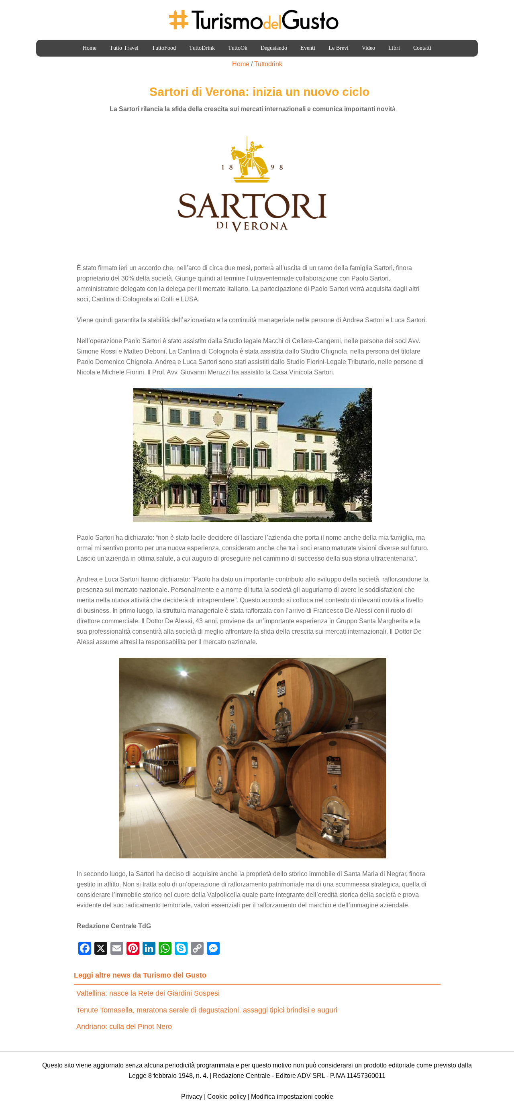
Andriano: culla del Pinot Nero (124, 1027)
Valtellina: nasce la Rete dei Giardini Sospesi (148, 993)
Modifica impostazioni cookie (292, 1096)
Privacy (191, 1096)
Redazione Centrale (241, 1075)
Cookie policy (226, 1096)
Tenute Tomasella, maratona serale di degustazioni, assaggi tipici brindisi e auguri (206, 1010)
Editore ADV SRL (300, 1075)
